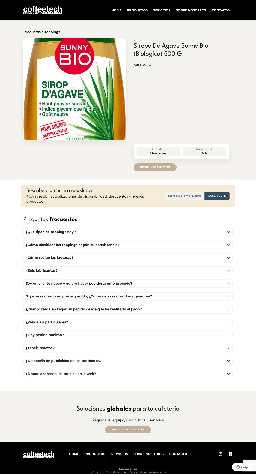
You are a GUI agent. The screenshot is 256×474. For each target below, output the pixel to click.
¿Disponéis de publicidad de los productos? (64, 361)
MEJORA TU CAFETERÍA (128, 429)
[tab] (74, 137)
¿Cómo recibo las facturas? (49, 258)
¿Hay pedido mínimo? (45, 335)
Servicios (161, 10)
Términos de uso (128, 468)
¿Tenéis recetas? (40, 348)
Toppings (52, 32)
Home (116, 10)
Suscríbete (217, 195)
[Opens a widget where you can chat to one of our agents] (242, 467)
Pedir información (155, 167)
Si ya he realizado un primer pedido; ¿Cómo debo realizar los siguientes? (89, 296)
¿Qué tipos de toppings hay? (51, 232)
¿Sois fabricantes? (42, 271)
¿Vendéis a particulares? (47, 322)
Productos (137, 10)
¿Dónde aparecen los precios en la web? (61, 374)
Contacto (221, 10)
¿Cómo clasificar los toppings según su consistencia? (72, 245)
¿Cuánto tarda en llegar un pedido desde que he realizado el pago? (84, 309)
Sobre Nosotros (191, 10)
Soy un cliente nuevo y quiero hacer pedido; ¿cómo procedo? (79, 283)
